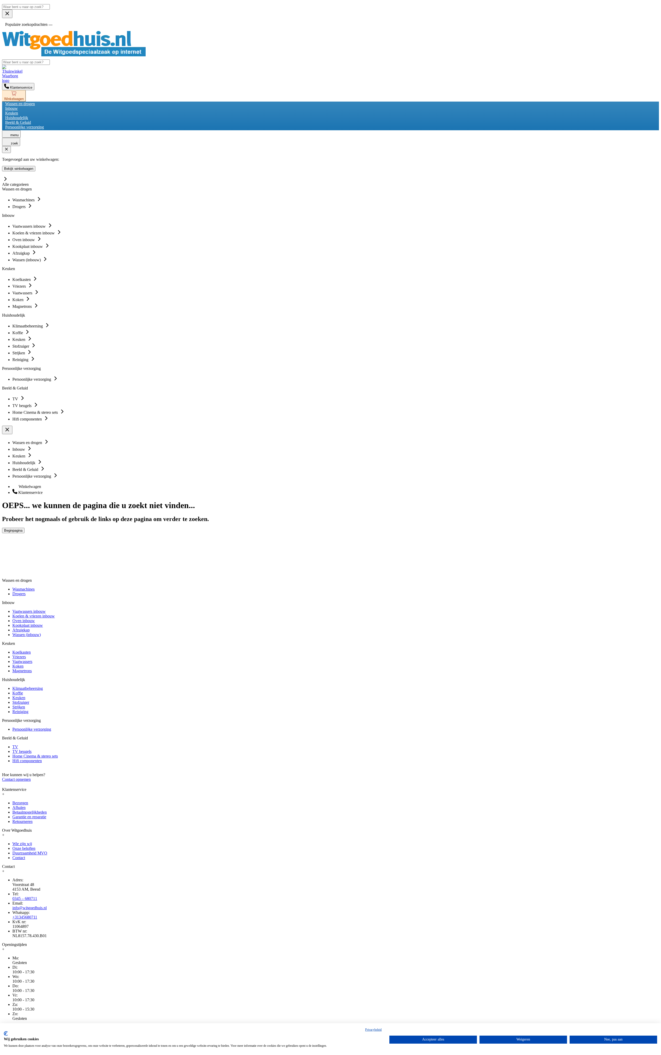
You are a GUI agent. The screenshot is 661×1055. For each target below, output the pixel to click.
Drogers (19, 594)
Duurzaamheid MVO (29, 853)
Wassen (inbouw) (26, 634)
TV (15, 747)
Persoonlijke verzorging (24, 127)
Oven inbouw (23, 620)
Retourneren (22, 821)
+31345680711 (24, 917)
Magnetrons (22, 671)
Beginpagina (13, 530)
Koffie (17, 693)
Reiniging (20, 711)
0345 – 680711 (24, 898)
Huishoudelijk (16, 118)
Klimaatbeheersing (27, 688)
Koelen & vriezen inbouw (33, 616)
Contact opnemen (16, 779)
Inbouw (11, 108)
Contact (18, 857)
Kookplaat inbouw (27, 625)
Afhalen (19, 807)
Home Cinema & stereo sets (35, 756)
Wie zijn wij (22, 844)
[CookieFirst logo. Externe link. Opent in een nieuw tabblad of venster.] (6, 1033)
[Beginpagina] (74, 55)
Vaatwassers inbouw (29, 611)
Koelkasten (21, 652)
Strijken (18, 707)
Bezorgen (20, 803)
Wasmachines (23, 589)
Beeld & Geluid (18, 122)
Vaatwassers (22, 661)
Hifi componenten (27, 761)
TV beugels (22, 751)
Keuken (11, 113)
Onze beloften (23, 848)
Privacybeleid (373, 1029)
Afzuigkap (21, 630)
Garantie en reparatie (29, 817)
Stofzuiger (20, 702)
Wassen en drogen (20, 104)
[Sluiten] (6, 149)
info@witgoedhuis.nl (29, 908)
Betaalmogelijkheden (29, 812)
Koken (17, 666)
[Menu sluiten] (7, 14)
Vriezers (19, 657)
